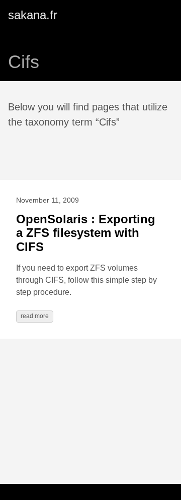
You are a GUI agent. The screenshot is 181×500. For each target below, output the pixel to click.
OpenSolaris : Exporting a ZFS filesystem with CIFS (85, 233)
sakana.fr (32, 15)
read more (35, 316)
